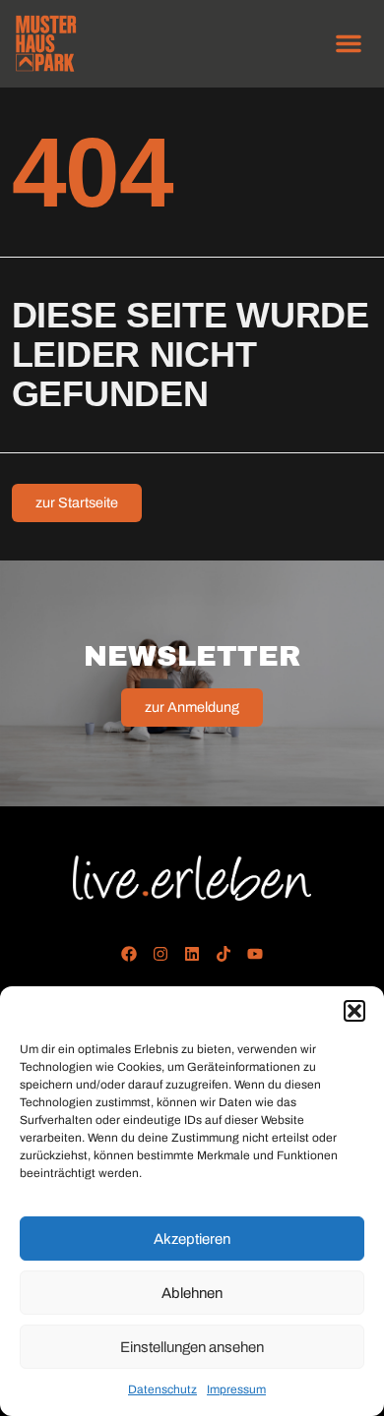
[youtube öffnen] (254, 953)
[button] (354, 1011)
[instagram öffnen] (161, 953)
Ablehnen (192, 1293)
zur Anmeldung (192, 707)
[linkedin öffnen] (192, 953)
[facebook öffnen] (129, 953)
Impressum (236, 1389)
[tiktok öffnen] (223, 953)
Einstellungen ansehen (192, 1347)
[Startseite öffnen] (192, 878)
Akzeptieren (192, 1239)
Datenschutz (162, 1389)
